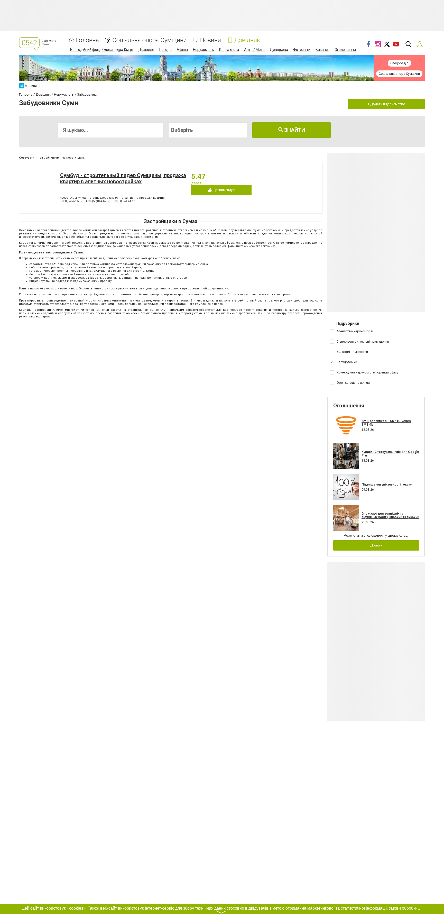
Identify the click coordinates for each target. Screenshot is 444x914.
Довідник (247, 40)
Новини (210, 40)
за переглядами (74, 157)
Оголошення (345, 50)
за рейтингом (49, 157)
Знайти (294, 130)
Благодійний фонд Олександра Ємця (101, 50)
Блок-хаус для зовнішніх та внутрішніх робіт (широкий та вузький (390, 515)
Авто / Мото (254, 50)
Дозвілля (146, 50)
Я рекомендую (223, 190)
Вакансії (322, 50)
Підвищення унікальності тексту (387, 484)
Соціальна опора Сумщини (149, 40)
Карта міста (229, 50)
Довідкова (279, 50)
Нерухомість (203, 50)
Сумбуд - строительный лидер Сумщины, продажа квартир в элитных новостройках (123, 178)
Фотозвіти (301, 50)
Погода (165, 50)
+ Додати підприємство (386, 104)
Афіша (182, 50)
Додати (376, 545)
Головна (87, 40)
